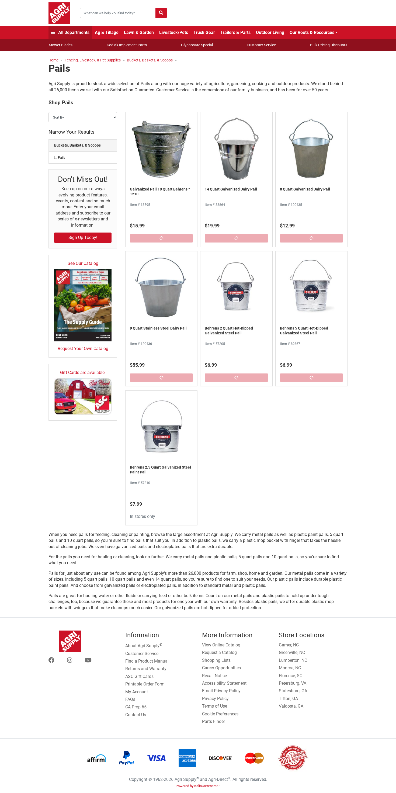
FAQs (130, 699)
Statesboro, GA (293, 690)
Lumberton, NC (293, 660)
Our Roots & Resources (312, 32)
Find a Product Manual (147, 661)
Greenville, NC (292, 652)
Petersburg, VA (292, 683)
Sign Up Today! (82, 237)
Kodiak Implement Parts (127, 45)
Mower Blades (60, 45)
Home (53, 60)
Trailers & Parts (235, 32)
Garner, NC (289, 644)
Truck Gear (204, 32)
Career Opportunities (221, 667)
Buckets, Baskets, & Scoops (150, 60)
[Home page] (59, 13)
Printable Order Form (145, 684)
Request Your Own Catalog (83, 348)
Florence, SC (290, 675)
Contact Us (135, 714)
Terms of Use (214, 706)
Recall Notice (214, 675)
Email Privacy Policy (221, 690)
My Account (136, 691)
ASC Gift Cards (139, 676)
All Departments (73, 32)
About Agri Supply (143, 645)
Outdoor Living (270, 32)
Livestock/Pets (173, 32)
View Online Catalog (221, 644)
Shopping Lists (216, 660)
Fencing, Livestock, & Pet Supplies (93, 60)
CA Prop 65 (136, 706)
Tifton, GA (288, 698)
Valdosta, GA (291, 706)
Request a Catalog (219, 652)
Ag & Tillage (107, 32)
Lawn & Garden (139, 32)
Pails (61, 157)
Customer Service (261, 45)
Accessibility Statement (224, 683)
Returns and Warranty (145, 668)
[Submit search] (161, 13)
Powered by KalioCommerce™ (198, 786)
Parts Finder (213, 721)
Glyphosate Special (197, 45)
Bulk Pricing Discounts (328, 45)
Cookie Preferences (220, 713)
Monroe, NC (290, 667)
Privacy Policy (215, 698)
